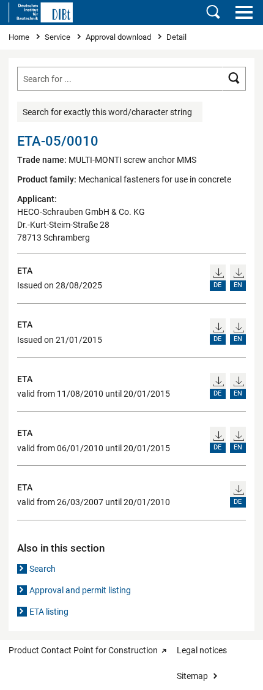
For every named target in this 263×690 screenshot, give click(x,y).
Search (42, 569)
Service (58, 37)
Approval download (119, 37)
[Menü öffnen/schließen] (243, 12)
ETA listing (49, 612)
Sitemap (192, 676)
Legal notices (202, 650)
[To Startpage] (41, 12)
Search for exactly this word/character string (107, 112)
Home (20, 37)
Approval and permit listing (80, 590)
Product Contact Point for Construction (83, 650)
